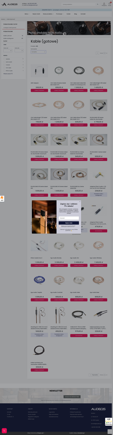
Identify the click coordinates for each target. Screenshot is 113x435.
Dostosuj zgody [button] (56, 224)
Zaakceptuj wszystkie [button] (56, 227)
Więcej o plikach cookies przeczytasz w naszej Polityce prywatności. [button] (53, 217)
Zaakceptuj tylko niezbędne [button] (56, 221)
